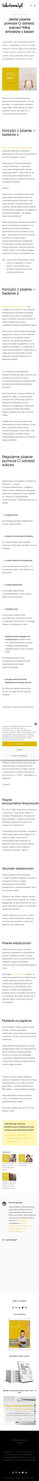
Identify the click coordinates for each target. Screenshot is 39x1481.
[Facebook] (13, 1307)
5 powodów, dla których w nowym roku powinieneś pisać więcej (18, 1138)
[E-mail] (26, 1307)
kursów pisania (22, 1220)
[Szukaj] (31, 5)
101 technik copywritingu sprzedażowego (20, 1229)
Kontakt (20, 1443)
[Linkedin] (19, 1307)
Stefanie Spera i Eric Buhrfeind (14, 306)
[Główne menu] (35, 5)
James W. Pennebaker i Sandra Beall (17, 148)
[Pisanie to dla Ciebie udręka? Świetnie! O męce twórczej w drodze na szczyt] (9, 1177)
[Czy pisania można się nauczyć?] (25, 1158)
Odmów (19, 750)
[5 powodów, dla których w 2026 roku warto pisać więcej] (9, 1158)
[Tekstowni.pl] (13, 5)
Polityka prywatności (20, 1440)
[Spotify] (22, 1307)
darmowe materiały (28, 1460)
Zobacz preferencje (19, 756)
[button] (36, 724)
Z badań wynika (18, 974)
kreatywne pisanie (11, 1457)
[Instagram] (16, 1307)
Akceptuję (19, 744)
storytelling (26, 1455)
